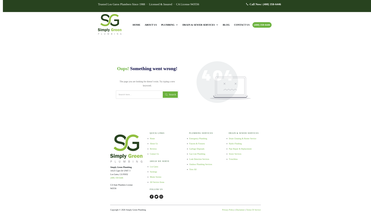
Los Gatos (154, 167)
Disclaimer (240, 210)
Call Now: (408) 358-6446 (265, 4)
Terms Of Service (253, 210)
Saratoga (153, 172)
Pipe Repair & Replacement (240, 149)
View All (193, 169)
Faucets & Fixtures (197, 144)
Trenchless (233, 159)
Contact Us (154, 154)
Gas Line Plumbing (197, 154)
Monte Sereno (155, 177)
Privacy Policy (228, 210)
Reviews (153, 149)
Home (152, 139)
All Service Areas (157, 182)
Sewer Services (235, 154)
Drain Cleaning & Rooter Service (242, 139)
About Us (154, 144)
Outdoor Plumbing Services (200, 164)
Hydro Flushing (235, 144)
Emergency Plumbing (198, 139)
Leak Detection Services (199, 159)
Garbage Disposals (196, 149)
